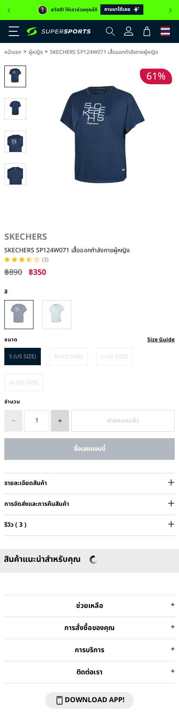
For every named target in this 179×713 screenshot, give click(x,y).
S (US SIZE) (22, 356)
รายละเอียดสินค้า (25, 483)
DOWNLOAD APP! (95, 700)
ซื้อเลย (89, 448)
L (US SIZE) (114, 356)
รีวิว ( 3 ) (15, 524)
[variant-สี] (18, 314)
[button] (8, 10)
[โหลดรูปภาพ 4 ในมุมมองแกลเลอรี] (15, 174)
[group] (89, 10)
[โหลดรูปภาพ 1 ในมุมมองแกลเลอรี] (15, 76)
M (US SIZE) (68, 356)
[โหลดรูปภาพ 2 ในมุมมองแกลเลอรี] (15, 109)
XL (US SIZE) (24, 382)
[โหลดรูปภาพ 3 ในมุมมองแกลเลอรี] (15, 141)
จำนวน (12, 402)
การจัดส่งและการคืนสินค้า (36, 503)
